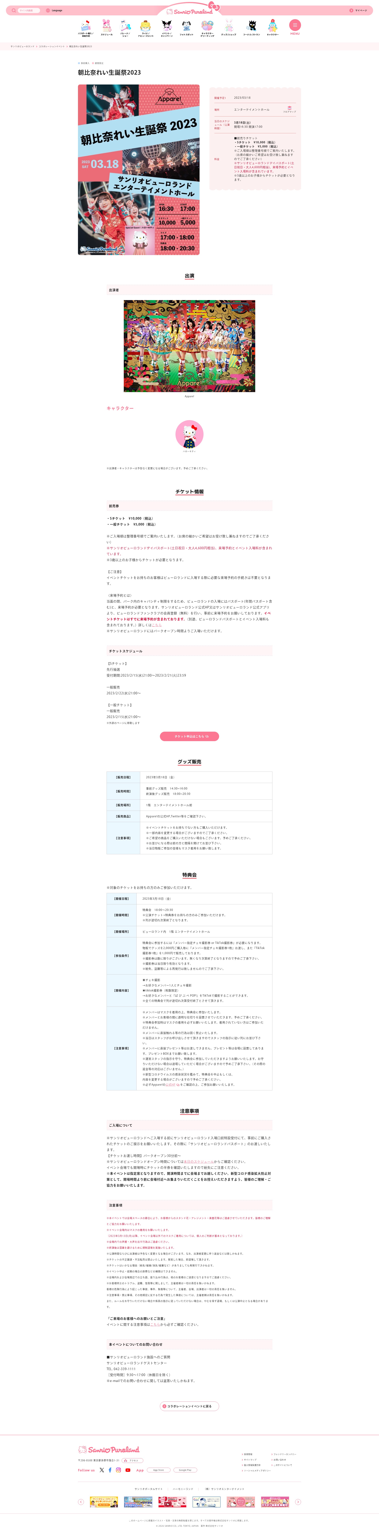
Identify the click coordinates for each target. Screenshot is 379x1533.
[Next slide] (298, 1502)
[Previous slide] (81, 1502)
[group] (104, 1502)
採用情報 (248, 1454)
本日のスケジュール (199, 1161)
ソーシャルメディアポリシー (257, 1471)
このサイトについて (283, 1465)
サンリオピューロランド (23, 46)
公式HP (170, 1084)
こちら (157, 625)
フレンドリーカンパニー (285, 1454)
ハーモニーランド (183, 1489)
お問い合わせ (280, 1460)
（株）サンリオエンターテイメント (224, 1489)
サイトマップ (250, 1460)
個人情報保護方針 (252, 1465)
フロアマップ (289, 112)
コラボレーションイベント (52, 46)
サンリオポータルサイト (149, 1489)
